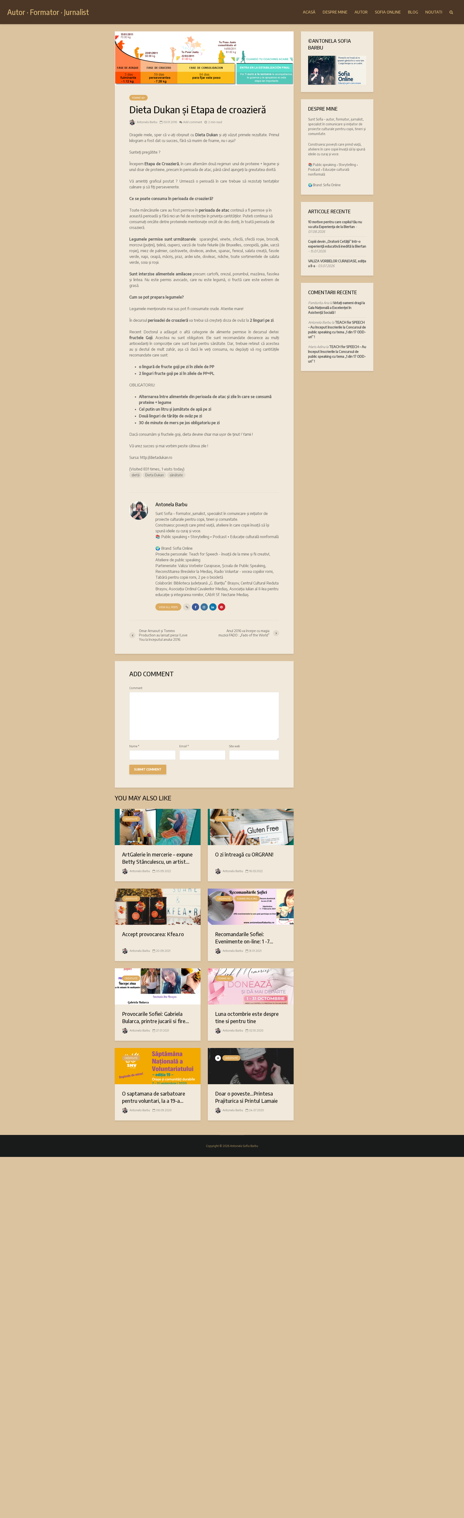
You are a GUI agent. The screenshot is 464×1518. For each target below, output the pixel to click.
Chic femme (225, 819)
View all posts (168, 607)
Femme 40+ (138, 97)
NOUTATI (433, 12)
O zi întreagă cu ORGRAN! (244, 854)
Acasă (309, 12)
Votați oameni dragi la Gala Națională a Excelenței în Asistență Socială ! (336, 307)
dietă (135, 475)
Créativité (131, 819)
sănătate (176, 475)
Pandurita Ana (318, 303)
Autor (361, 12)
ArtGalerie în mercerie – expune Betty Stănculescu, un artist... (157, 858)
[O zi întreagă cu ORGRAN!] (251, 826)
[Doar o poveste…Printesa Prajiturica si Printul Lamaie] (251, 1065)
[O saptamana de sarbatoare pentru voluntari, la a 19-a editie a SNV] (158, 1065)
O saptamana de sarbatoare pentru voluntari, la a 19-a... (153, 1097)
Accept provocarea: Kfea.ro (153, 934)
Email (184, 746)
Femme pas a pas (247, 898)
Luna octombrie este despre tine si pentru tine (247, 1017)
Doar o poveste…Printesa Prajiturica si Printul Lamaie (246, 1097)
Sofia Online (388, 12)
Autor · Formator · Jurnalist (48, 12)
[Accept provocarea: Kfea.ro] (158, 906)
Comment (135, 688)
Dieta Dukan (154, 475)
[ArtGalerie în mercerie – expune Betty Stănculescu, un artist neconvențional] (158, 826)
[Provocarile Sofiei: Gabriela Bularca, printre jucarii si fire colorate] (158, 985)
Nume (134, 746)
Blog (413, 12)
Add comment (192, 122)
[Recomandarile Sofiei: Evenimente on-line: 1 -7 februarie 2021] (251, 906)
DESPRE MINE (335, 12)
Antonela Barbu (146, 122)
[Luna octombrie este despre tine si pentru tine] (251, 985)
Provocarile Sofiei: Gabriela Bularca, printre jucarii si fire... (155, 1017)
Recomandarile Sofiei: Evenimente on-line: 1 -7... (244, 938)
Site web (234, 746)
